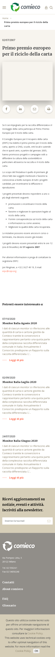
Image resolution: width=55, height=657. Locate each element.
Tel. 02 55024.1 (9, 567)
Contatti (8, 582)
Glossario (9, 605)
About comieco (12, 589)
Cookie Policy (35, 633)
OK (36, 651)
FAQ (5, 599)
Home (5, 18)
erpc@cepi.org (9, 271)
